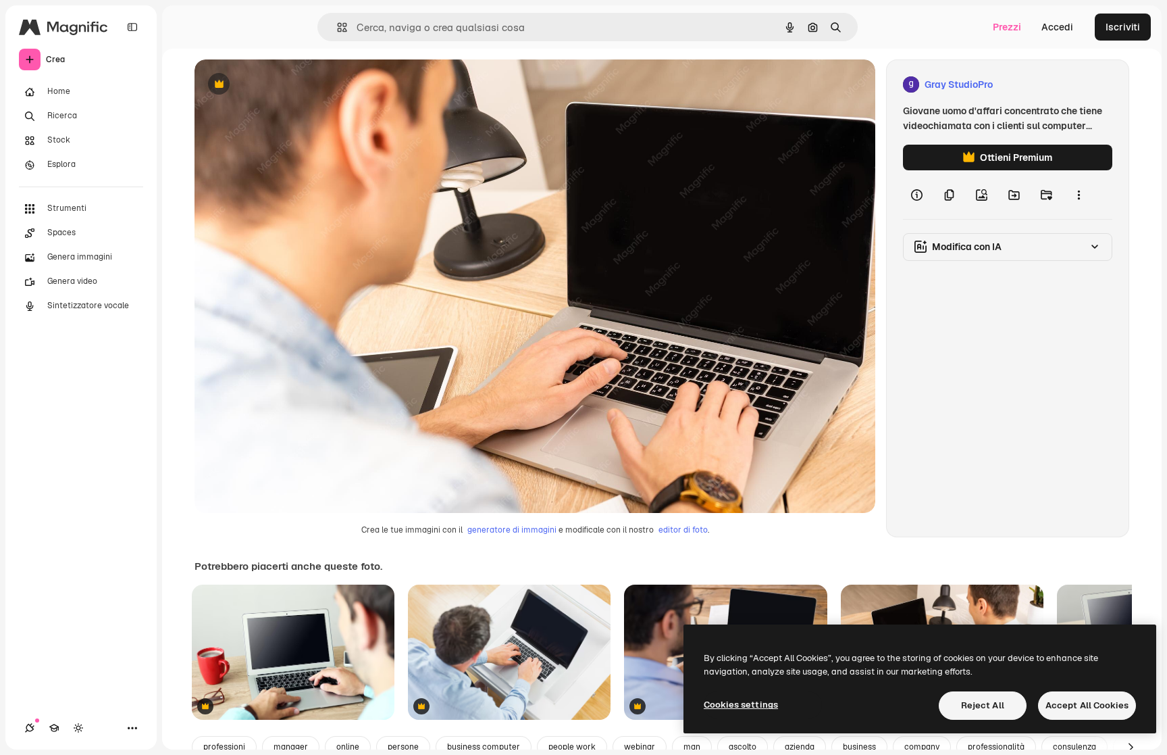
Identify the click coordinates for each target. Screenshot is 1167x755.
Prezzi (1007, 27)
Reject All (982, 705)
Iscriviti (1123, 27)
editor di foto (683, 530)
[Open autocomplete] (336, 27)
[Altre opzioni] (1078, 194)
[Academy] (54, 728)
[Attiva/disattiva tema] (78, 728)
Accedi (1057, 27)
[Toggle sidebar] (132, 27)
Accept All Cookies (1087, 705)
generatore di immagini (511, 530)
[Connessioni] (30, 728)
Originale (283, 84)
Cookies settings (741, 704)
